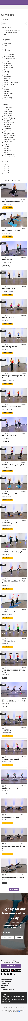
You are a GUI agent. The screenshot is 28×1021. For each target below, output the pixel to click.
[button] (25, 23)
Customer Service (7, 989)
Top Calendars (6, 982)
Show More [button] (14, 889)
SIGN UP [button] (19, 937)
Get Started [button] (11, 966)
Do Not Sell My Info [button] (6, 1010)
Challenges (5, 984)
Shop (3, 987)
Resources (4, 986)
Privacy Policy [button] (18, 1009)
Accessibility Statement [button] (18, 1010)
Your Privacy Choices (13, 1011)
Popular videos (6, 980)
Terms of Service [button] (9, 1009)
